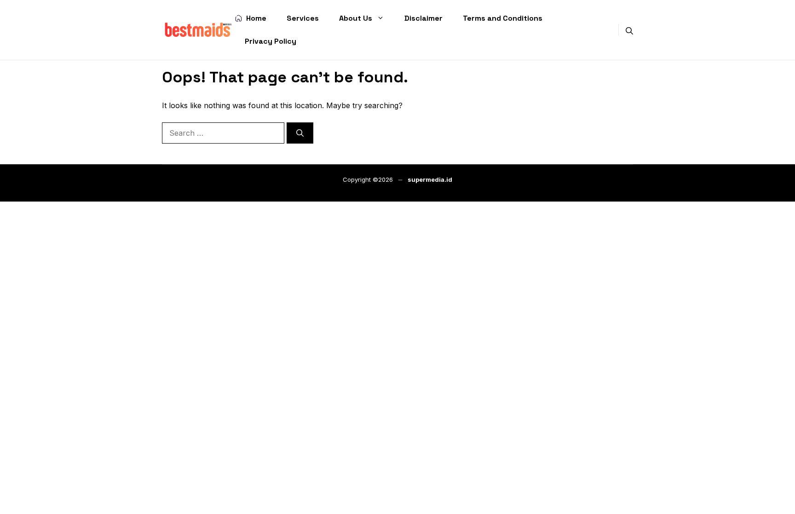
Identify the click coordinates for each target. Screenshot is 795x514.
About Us (355, 18)
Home (256, 18)
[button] (629, 30)
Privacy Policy (270, 41)
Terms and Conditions (502, 18)
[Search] (300, 133)
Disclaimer (423, 18)
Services (303, 18)
